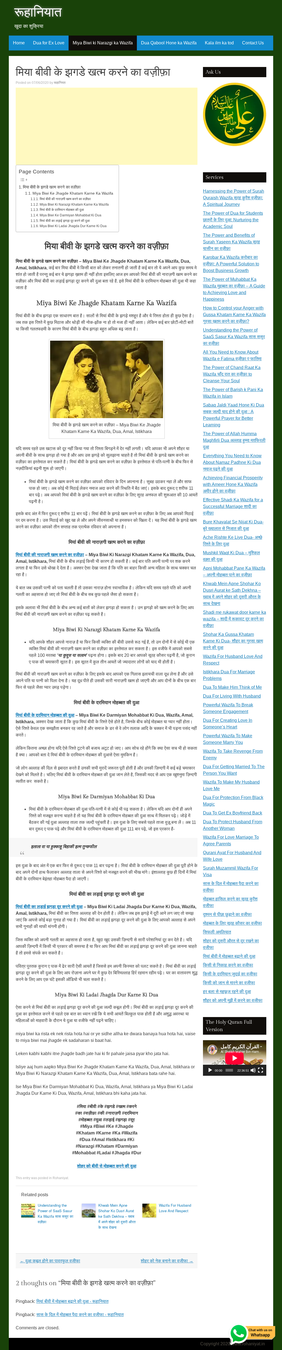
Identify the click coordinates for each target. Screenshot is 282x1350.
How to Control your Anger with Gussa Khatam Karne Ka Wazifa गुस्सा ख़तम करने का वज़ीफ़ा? (234, 315)
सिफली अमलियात (217, 932)
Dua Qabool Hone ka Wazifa (169, 43)
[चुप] (253, 1070)
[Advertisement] (106, 126)
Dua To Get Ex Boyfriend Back (232, 813)
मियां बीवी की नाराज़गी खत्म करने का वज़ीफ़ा (65, 199)
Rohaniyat (60, 1178)
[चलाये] (210, 1070)
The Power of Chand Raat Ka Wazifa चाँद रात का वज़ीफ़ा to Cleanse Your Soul (232, 374)
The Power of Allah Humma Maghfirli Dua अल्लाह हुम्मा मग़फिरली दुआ (234, 440)
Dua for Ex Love (48, 43)
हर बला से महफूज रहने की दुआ (227, 991)
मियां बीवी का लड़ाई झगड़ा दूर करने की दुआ (65, 221)
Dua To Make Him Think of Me (232, 687)
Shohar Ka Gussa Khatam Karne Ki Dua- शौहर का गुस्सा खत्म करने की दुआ (233, 641)
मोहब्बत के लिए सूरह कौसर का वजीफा (232, 923)
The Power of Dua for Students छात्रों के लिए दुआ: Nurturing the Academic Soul (233, 220)
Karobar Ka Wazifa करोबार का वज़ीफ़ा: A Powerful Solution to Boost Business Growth (231, 264)
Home (19, 43)
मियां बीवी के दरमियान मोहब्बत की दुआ (62, 210)
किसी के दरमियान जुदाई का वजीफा (230, 974)
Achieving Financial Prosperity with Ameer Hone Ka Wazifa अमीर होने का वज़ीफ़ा (233, 484)
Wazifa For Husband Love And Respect (175, 1208)
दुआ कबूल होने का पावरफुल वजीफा (50, 1260)
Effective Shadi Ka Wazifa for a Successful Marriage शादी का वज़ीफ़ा (233, 506)
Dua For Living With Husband (232, 696)
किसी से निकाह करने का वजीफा (228, 965)
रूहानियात (38, 12)
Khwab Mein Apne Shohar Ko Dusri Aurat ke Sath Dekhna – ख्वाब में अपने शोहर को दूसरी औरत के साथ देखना (116, 1216)
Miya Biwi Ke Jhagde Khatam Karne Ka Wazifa (72, 193)
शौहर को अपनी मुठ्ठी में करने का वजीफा (232, 1000)
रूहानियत (60, 83)
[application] (234, 1058)
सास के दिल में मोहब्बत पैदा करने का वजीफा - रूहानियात (80, 1314)
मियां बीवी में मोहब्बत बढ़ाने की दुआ (229, 956)
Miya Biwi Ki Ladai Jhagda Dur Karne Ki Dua (73, 226)
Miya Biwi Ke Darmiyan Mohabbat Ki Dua (70, 215)
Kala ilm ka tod (219, 43)
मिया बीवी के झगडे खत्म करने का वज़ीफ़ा (51, 187)
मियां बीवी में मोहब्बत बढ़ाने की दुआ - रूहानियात (72, 1301)
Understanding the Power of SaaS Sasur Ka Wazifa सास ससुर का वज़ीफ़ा (55, 1213)
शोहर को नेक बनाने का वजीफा (167, 1260)
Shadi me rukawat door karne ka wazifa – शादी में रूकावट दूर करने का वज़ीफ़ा (234, 619)
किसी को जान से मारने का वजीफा (229, 982)
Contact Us (253, 43)
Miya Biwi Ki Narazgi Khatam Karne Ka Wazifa (74, 204)
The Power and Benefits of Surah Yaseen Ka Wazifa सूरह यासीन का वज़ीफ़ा (231, 242)
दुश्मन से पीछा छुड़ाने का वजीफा (227, 914)
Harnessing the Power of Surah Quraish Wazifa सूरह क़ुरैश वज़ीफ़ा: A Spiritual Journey (233, 198)
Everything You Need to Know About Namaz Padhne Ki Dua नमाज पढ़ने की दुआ (232, 462)
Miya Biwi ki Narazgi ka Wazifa (103, 43)
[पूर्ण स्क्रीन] (260, 1070)
